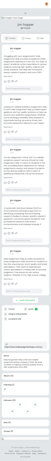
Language (26, 456)
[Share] (16, 81)
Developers (42, 453)
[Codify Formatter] (22, 413)
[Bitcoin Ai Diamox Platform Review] (22, 406)
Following (8, 385)
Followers (8, 400)
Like (5, 81)
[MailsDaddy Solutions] (14, 413)
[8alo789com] (37, 406)
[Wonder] (8, 81)
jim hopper (25, 25)
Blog (34, 453)
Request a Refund (23, 453)
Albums (7, 376)
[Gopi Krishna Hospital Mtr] (7, 413)
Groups (7, 431)
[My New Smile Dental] (29, 406)
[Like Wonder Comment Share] (10, 81)
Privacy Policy (37, 451)
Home (11, 451)
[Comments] (12, 81)
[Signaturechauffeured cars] (29, 413)
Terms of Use (10, 453)
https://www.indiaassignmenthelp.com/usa (23, 347)
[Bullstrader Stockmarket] (7, 390)
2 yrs (12, 51)
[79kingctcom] (7, 406)
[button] (46, 4)
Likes (6, 422)
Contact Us (25, 451)
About (17, 451)
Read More (8, 76)
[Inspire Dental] (14, 406)
